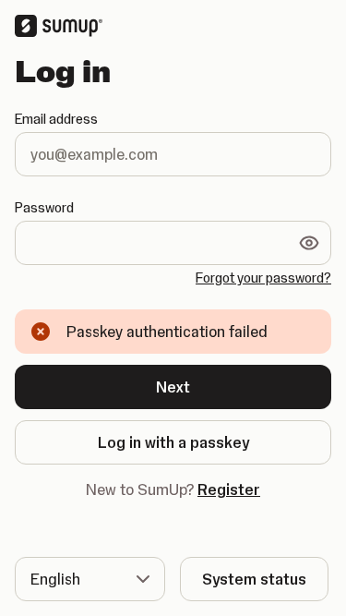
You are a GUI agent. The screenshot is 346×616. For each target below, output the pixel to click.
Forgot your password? (263, 278)
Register (228, 489)
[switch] (309, 243)
